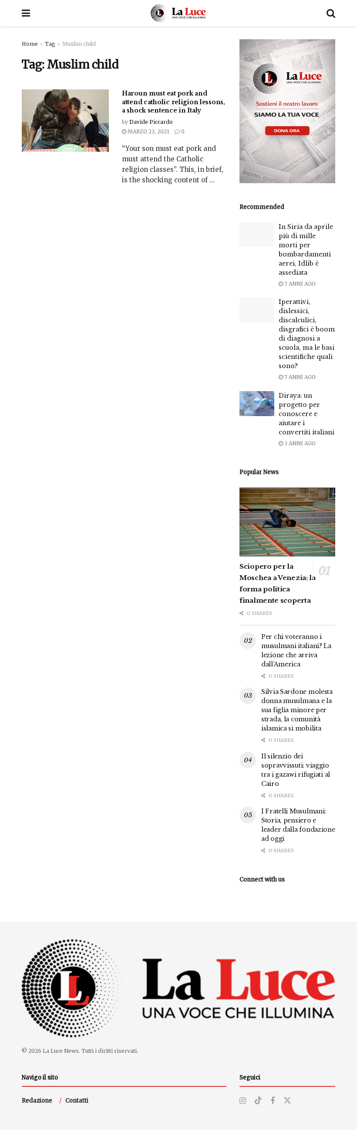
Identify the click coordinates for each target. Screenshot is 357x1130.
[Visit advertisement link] (287, 111)
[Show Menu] (26, 13)
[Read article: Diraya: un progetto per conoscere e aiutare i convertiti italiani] (256, 403)
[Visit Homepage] (178, 13)
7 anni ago (299, 283)
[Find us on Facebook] (272, 1101)
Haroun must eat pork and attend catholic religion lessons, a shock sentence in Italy (173, 101)
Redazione (37, 1100)
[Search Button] (331, 13)
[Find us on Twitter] (287, 1101)
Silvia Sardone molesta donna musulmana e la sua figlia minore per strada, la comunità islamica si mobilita (297, 710)
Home (30, 44)
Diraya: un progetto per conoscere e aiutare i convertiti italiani (306, 414)
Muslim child (79, 44)
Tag (50, 44)
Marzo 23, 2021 (147, 131)
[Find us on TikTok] (258, 1101)
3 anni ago (299, 443)
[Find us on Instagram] (242, 1101)
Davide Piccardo (151, 122)
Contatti (76, 1100)
